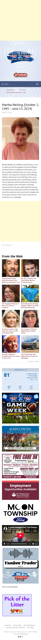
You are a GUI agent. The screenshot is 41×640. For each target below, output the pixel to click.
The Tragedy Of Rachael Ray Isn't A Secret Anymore (10, 305)
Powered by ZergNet (33, 361)
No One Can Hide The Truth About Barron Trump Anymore (28, 280)
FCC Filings (30, 627)
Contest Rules (17, 625)
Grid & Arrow (24, 634)
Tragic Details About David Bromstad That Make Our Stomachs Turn (11, 280)
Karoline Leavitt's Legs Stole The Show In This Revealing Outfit (10, 331)
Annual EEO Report (29, 625)
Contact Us (7, 625)
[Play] (5, 544)
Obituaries (8, 245)
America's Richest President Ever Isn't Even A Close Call (11, 356)
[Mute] (33, 544)
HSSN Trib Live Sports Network (15, 627)
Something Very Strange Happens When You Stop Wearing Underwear (30, 305)
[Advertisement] (20, 20)
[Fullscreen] (36, 544)
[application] (20, 535)
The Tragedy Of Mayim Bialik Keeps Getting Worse (29, 331)
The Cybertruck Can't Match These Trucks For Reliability (29, 356)
